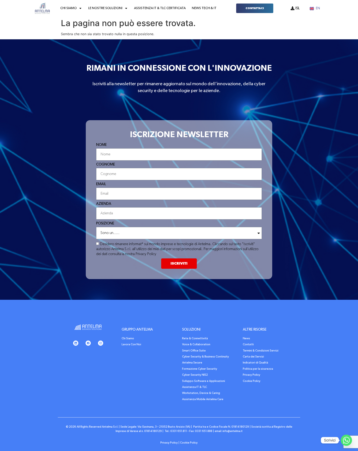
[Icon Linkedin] (75, 343)
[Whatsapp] (346, 440)
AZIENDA (103, 204)
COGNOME (105, 164)
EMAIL (101, 184)
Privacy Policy (169, 442)
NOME (101, 145)
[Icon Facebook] (88, 343)
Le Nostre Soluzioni (105, 8)
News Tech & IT (204, 8)
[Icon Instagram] (100, 343)
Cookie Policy (189, 442)
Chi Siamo (68, 8)
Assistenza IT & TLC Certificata (160, 8)
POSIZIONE (105, 223)
